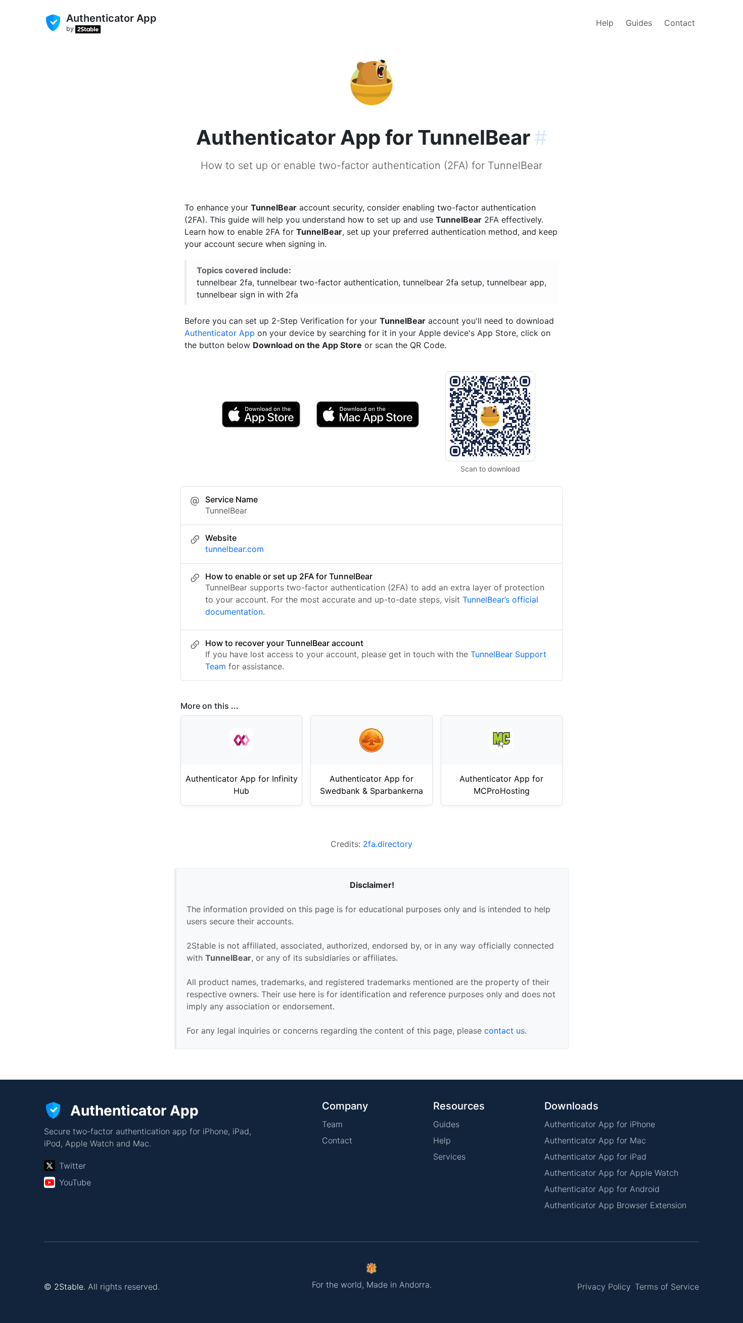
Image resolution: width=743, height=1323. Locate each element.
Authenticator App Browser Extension (615, 1205)
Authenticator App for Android (602, 1189)
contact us (504, 1031)
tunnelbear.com (234, 549)
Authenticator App (219, 333)
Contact (679, 23)
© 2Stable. (64, 1287)
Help (605, 23)
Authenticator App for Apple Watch (611, 1173)
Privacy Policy (604, 1287)
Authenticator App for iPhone (599, 1124)
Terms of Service (667, 1287)
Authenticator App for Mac (595, 1140)
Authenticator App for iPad (595, 1156)
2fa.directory (387, 844)
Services (449, 1156)
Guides (639, 23)
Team (332, 1124)
